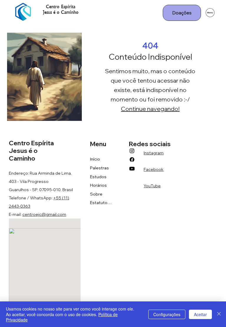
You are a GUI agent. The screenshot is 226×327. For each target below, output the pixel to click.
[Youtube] (132, 169)
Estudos (98, 176)
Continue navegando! (150, 108)
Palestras (99, 168)
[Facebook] (132, 159)
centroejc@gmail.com (44, 214)
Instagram (154, 153)
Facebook (154, 169)
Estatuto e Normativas (101, 202)
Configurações (166, 314)
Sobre (96, 194)
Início (95, 159)
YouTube (152, 185)
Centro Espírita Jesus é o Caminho (61, 9)
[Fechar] (218, 314)
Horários (98, 185)
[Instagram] (132, 151)
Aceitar (200, 314)
